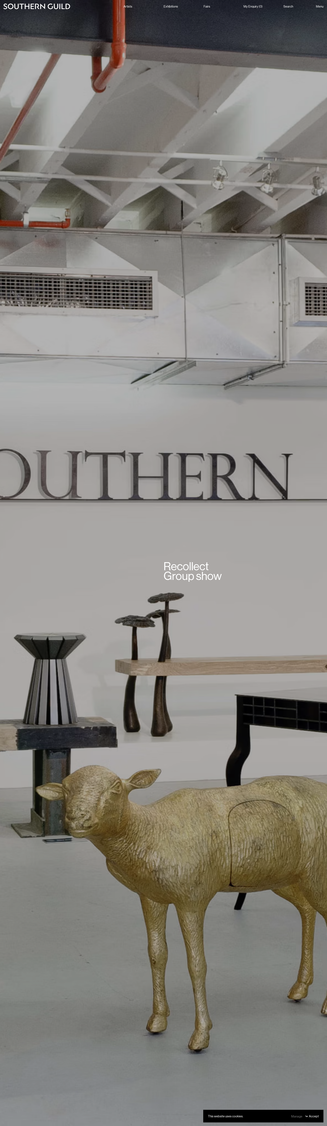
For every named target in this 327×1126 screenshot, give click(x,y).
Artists (128, 6)
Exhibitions (171, 6)
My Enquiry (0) (252, 6)
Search (288, 6)
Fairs (206, 6)
